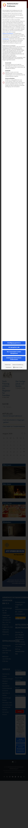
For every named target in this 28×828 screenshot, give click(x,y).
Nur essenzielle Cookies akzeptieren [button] (14, 352)
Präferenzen (8, 364)
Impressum (8, 367)
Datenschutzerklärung (7, 33)
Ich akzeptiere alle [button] (14, 347)
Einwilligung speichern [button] (14, 343)
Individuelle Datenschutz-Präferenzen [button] (14, 358)
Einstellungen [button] (5, 38)
